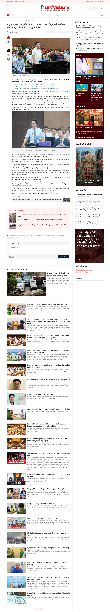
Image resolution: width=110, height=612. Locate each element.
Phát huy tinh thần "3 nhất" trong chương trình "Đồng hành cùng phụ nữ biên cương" (96, 97)
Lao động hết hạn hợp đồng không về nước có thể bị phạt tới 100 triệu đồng (91, 209)
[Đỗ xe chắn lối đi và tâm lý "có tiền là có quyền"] (26, 284)
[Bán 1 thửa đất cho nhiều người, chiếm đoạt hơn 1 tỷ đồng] (16, 414)
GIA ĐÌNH (35, 15)
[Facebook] (27, 1)
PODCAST (80, 106)
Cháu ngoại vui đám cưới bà (86, 137)
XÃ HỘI (30, 15)
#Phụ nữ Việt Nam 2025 (82, 272)
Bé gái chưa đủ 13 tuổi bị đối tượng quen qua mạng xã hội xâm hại (48, 381)
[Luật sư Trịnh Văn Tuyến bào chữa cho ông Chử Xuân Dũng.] (41, 129)
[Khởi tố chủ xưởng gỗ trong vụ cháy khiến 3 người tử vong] (16, 538)
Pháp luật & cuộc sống (30, 20)
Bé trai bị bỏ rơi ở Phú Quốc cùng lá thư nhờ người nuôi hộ (90, 195)
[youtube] (25, 1)
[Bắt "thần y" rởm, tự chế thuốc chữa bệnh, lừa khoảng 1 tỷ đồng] (16, 567)
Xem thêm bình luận (12, 262)
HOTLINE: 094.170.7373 (91, 1)
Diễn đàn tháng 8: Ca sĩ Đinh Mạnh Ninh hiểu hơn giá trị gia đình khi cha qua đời (89, 39)
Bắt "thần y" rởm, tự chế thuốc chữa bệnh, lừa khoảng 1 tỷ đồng (48, 564)
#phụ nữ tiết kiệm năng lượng (84, 270)
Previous (76, 166)
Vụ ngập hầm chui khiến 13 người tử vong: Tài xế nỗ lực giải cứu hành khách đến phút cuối (35, 88)
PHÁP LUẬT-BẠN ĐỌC (84, 15)
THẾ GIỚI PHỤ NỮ (67, 15)
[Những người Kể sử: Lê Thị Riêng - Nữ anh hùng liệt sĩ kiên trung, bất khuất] (89, 66)
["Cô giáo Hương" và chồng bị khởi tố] (16, 508)
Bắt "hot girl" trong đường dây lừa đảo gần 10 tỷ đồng (47, 304)
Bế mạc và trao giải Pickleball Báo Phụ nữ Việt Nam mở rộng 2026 (89, 49)
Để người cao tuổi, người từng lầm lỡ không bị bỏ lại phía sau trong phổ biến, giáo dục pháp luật (48, 336)
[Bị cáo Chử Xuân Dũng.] (41, 56)
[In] (8, 59)
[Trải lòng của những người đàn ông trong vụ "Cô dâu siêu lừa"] (16, 458)
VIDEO (79, 55)
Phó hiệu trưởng (40, 235)
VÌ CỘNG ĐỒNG (75, 15)
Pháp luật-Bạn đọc (18, 20)
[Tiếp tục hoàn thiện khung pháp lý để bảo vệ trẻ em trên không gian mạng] (16, 582)
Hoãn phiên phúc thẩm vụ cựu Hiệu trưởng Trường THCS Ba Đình (48, 475)
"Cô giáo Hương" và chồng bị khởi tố (40, 504)
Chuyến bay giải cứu (13, 238)
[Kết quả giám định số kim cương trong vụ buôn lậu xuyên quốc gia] (16, 598)
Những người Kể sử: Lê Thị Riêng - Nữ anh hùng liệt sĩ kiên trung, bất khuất (89, 79)
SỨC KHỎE (40, 15)
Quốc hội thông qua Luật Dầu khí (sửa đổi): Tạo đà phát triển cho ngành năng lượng (47, 440)
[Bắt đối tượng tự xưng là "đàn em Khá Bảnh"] (16, 523)
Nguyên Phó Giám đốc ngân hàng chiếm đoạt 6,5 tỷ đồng (48, 548)
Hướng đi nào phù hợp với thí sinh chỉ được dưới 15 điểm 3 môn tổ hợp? (89, 223)
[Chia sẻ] (8, 54)
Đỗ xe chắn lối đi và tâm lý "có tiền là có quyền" (58, 274)
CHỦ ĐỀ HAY (81, 266)
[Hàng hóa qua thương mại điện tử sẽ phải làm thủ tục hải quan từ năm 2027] (16, 370)
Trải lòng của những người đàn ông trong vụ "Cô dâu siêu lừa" (48, 454)
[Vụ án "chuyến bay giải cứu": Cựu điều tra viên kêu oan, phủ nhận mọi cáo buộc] (12, 220)
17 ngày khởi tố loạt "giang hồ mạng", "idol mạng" (45, 489)
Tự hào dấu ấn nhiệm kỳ (80, 94)
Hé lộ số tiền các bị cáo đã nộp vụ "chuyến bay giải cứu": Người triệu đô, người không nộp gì (35, 84)
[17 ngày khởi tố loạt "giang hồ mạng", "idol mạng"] (16, 493)
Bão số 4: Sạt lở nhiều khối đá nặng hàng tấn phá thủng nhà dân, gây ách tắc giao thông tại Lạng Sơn (90, 32)
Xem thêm (38, 609)
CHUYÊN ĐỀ (92, 15)
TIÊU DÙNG (45, 15)
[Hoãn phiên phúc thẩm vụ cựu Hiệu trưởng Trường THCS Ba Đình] (16, 479)
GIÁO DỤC (56, 15)
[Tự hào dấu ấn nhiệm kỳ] (82, 87)
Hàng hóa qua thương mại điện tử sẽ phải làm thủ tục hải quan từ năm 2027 (48, 366)
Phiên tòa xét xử (50, 235)
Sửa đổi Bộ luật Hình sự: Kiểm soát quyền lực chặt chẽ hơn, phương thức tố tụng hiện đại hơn (47, 425)
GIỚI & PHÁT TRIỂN (20, 15)
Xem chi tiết (82, 259)
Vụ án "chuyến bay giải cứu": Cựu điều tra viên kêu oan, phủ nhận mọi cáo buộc (32, 86)
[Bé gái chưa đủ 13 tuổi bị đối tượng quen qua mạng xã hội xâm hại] (16, 384)
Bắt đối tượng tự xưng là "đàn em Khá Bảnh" (43, 518)
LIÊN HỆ (101, 1)
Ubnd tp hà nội (15, 235)
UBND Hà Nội (31, 235)
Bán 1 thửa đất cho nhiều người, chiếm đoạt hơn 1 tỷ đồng (48, 409)
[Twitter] (8, 50)
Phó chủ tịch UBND (61, 235)
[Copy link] (8, 63)
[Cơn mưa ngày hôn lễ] (89, 117)
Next (102, 166)
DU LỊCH (61, 15)
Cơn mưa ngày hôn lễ (85, 127)
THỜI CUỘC (12, 15)
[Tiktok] (29, 1)
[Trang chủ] (8, 15)
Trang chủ (9, 20)
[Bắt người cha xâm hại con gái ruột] (16, 399)
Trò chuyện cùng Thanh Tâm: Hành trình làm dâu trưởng (90, 132)
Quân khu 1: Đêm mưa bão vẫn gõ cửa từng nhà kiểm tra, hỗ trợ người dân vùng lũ (89, 26)
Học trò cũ (23, 235)
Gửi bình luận (63, 256)
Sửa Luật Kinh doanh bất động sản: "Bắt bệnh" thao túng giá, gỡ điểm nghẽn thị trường (48, 351)
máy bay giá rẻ (79, 278)
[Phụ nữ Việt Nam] (55, 8)
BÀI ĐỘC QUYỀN (84, 144)
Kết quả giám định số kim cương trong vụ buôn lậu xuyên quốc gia (48, 594)
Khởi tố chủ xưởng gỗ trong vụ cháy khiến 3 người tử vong (46, 534)
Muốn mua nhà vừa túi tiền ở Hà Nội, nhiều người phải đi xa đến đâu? (89, 216)
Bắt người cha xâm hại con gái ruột (40, 394)
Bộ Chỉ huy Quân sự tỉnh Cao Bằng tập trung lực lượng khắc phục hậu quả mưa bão (89, 44)
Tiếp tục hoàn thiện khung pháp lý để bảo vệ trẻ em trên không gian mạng (48, 578)
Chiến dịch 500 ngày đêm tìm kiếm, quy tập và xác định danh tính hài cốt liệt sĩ (88, 239)
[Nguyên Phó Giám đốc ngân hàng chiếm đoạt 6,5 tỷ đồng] (16, 552)
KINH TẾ (26, 15)
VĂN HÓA (51, 15)
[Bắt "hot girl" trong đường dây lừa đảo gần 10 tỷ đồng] (16, 309)
